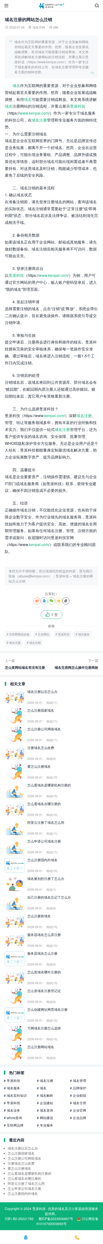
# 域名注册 (45, 1080)
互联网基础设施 (19, 634)
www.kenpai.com (34, 113)
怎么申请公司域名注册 (24, 1188)
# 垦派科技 (12, 1080)
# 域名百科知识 (15, 1095)
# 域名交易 (78, 1102)
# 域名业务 (12, 1110)
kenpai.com (54, 415)
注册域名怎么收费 (21, 1163)
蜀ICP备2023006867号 (55, 1218)
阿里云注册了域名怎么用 (26, 1183)
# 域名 (41, 1088)
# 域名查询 (45, 1110)
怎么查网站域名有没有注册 (25, 664)
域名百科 (39, 27)
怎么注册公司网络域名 (24, 1158)
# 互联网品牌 (13, 1125)
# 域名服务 (12, 1088)
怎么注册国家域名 (21, 1153)
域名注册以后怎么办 (23, 1148)
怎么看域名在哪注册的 (24, 1178)
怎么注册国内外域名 (23, 1193)
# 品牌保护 (78, 1088)
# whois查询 (13, 1117)
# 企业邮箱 (78, 1095)
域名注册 (39, 120)
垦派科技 (77, 106)
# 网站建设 (45, 1117)
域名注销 (35, 642)
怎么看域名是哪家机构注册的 (29, 1173)
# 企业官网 (78, 1110)
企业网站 (43, 634)
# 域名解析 (45, 1095)
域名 (16, 85)
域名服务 (84, 634)
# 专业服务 (45, 1125)
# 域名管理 (78, 1080)
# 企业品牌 (78, 1117)
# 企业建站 (45, 1102)
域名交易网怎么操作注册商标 (76, 664)
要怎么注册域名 (19, 1168)
